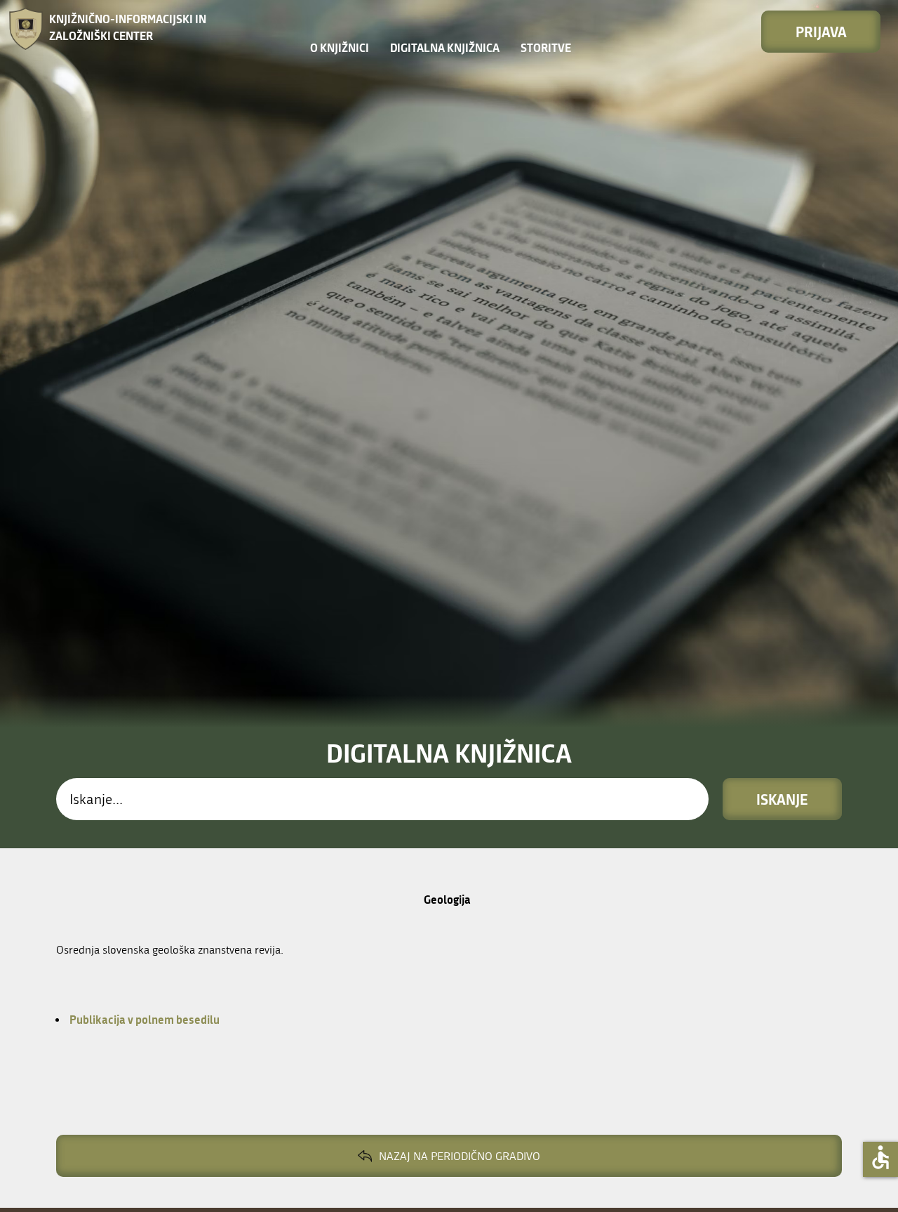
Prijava (821, 31)
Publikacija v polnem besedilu (143, 1019)
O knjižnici (339, 47)
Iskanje (782, 799)
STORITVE (546, 47)
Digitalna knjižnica (445, 47)
